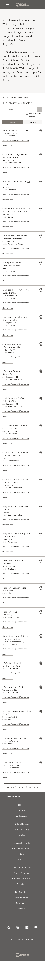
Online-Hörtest (21, 824)
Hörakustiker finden (21, 843)
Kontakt (21, 859)
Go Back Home (14, 796)
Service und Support (21, 848)
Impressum (21, 903)
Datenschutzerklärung (21, 867)
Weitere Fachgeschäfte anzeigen (22, 787)
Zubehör (22, 810)
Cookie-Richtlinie (22, 873)
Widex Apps (21, 816)
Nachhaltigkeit (21, 897)
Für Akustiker (21, 892)
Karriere (22, 908)
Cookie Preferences (21, 878)
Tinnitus (21, 835)
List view (13, 122)
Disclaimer (22, 884)
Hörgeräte (21, 804)
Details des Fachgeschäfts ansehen (15, 140)
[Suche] (37, 4)
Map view (32, 122)
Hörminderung (21, 829)
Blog (22, 854)
